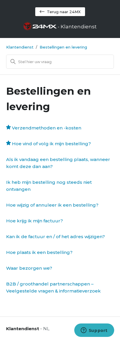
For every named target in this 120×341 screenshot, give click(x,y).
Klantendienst (19, 47)
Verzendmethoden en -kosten (46, 128)
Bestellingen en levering (63, 47)
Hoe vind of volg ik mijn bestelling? (51, 143)
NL (46, 328)
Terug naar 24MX (64, 11)
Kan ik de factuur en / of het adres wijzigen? (55, 236)
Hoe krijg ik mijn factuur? (34, 221)
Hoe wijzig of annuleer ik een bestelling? (52, 205)
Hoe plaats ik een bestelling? (39, 252)
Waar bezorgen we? (29, 268)
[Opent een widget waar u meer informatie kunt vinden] (94, 330)
